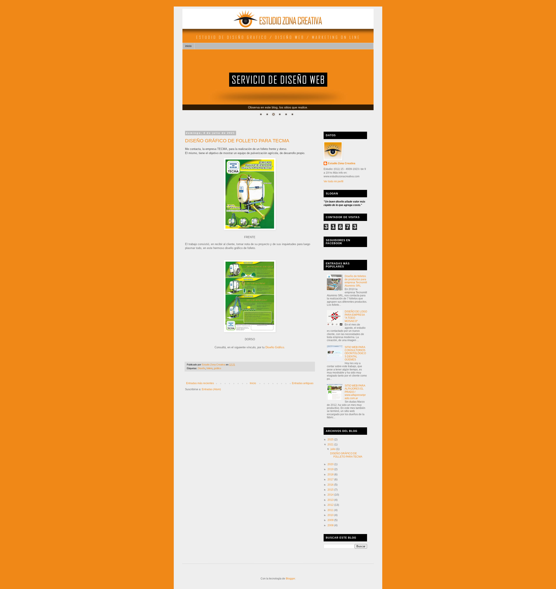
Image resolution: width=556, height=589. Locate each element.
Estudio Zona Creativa (341, 163)
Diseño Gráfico (274, 347)
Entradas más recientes (200, 383)
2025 (331, 439)
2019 (331, 469)
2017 (331, 479)
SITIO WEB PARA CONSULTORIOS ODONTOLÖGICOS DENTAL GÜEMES (355, 353)
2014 (331, 494)
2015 (331, 489)
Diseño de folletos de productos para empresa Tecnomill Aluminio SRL (356, 281)
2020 (331, 464)
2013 (331, 499)
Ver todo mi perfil (333, 181)
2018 (331, 474)
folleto (210, 368)
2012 (331, 504)
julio (333, 449)
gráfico (217, 368)
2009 (331, 520)
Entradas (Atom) (211, 389)
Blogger (290, 578)
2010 (331, 515)
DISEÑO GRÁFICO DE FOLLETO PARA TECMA (237, 140)
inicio (188, 46)
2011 (331, 510)
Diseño (201, 368)
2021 (331, 444)
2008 (331, 525)
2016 (331, 484)
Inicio (253, 383)
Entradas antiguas (302, 383)
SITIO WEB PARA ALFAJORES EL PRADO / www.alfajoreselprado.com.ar (355, 392)
